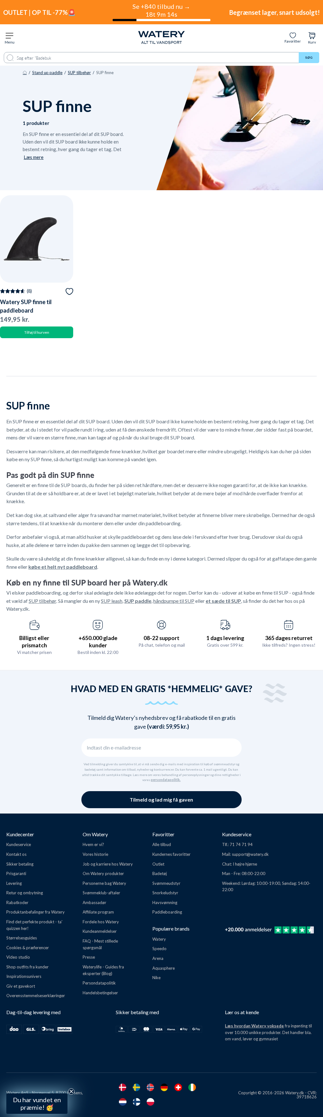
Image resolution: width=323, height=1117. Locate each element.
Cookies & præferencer (27, 947)
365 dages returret (289, 637)
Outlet (158, 864)
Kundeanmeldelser (100, 931)
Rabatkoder (17, 902)
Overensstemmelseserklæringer (35, 995)
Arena (157, 958)
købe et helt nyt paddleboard (62, 567)
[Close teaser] (71, 1091)
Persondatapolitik (99, 982)
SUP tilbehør (79, 72)
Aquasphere (163, 968)
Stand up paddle (47, 72)
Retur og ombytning (24, 892)
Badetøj (159, 873)
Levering (14, 883)
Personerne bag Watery (104, 883)
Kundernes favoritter (171, 854)
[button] (37, 1103)
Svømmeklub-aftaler (101, 892)
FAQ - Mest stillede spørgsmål (100, 944)
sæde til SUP (226, 601)
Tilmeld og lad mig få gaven (161, 799)
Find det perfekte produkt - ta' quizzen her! (34, 925)
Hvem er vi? (93, 844)
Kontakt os (16, 854)
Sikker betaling (19, 864)
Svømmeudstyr (166, 883)
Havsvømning (164, 902)
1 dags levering (225, 637)
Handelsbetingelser (100, 992)
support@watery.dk (250, 854)
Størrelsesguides (21, 937)
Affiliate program (98, 911)
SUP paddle (137, 601)
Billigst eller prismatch (34, 641)
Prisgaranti (16, 873)
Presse (89, 957)
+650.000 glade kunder (98, 641)
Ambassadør (94, 902)
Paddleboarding (167, 911)
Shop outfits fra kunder (27, 966)
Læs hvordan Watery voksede (254, 1025)
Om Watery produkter (103, 873)
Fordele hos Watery (101, 921)
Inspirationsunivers (23, 976)
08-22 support (161, 637)
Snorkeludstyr (165, 892)
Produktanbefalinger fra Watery (35, 911)
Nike (156, 977)
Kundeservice (18, 844)
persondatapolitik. (165, 780)
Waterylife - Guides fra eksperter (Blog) (103, 970)
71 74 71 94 (241, 844)
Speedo (159, 948)
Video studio (18, 957)
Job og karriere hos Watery (108, 864)
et (209, 601)
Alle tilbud (161, 844)
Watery (159, 939)
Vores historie (95, 854)
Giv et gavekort (20, 986)
